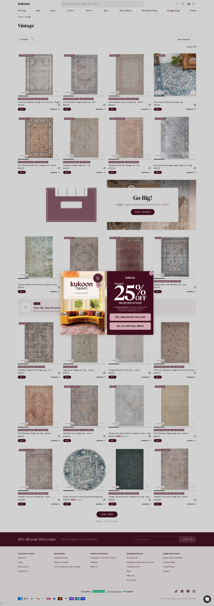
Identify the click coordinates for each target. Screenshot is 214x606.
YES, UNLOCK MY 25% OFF (130, 317)
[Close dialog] (151, 273)
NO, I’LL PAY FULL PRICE (130, 326)
